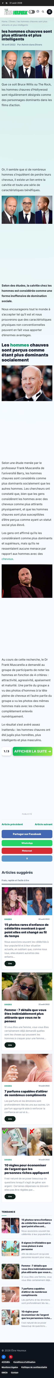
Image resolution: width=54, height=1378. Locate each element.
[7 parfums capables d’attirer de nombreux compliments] (27, 1068)
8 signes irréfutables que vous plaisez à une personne (36, 1246)
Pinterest (27, 850)
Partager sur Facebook (27, 834)
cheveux (7, 559)
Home (4, 21)
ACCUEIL (6, 1362)
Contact (14, 1372)
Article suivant (43, 824)
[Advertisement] (27, 137)
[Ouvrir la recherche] (43, 11)
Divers (12, 21)
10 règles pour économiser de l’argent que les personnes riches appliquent (26, 1169)
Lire (10, 963)
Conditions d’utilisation (24, 1362)
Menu (49, 12)
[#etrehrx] (38, 11)
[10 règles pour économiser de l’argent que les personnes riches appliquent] (27, 1142)
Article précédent (12, 824)
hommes (19, 345)
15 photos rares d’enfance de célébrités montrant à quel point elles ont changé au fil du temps (26, 930)
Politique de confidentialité (34, 1367)
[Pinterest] (6, 3)
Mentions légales (10, 1367)
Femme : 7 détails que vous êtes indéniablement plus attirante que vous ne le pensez (25, 1015)
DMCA (5, 1372)
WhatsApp (27, 843)
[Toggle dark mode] (32, 12)
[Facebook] (3, 3)
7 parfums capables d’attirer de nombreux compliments (26, 1093)
